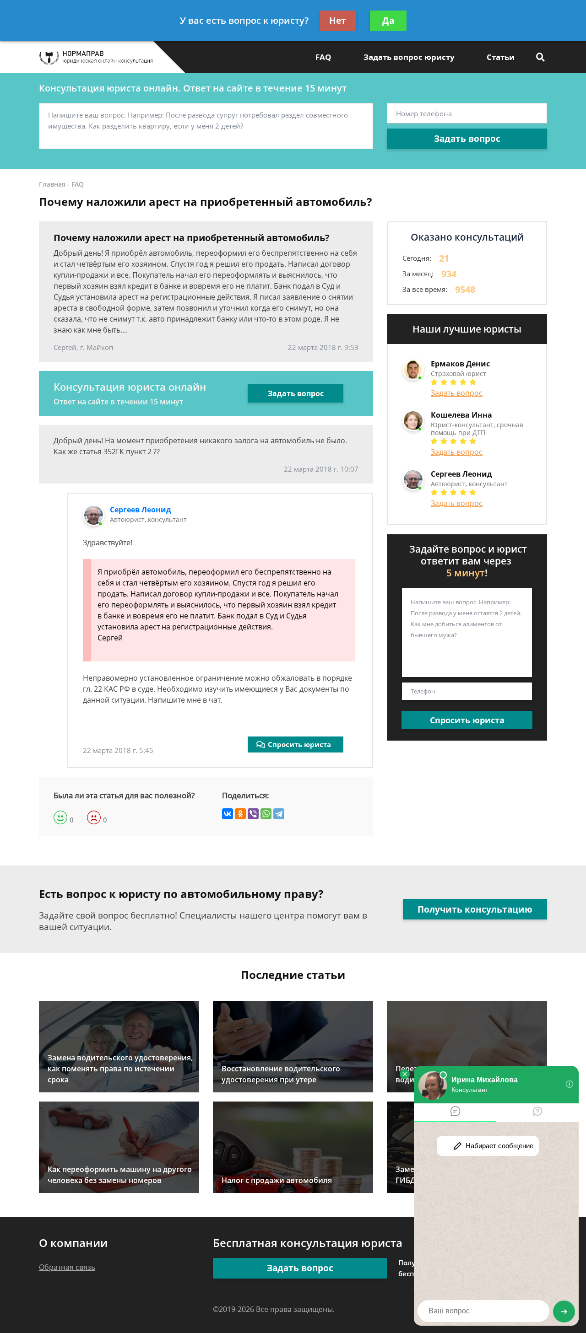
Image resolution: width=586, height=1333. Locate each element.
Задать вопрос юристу (409, 57)
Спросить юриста (299, 744)
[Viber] (253, 813)
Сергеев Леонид (140, 510)
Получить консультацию (475, 909)
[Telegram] (278, 813)
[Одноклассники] (240, 813)
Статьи (501, 57)
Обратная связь (67, 1267)
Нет (337, 21)
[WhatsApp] (265, 813)
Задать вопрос (467, 139)
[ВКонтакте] (227, 813)
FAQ (323, 57)
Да (388, 21)
